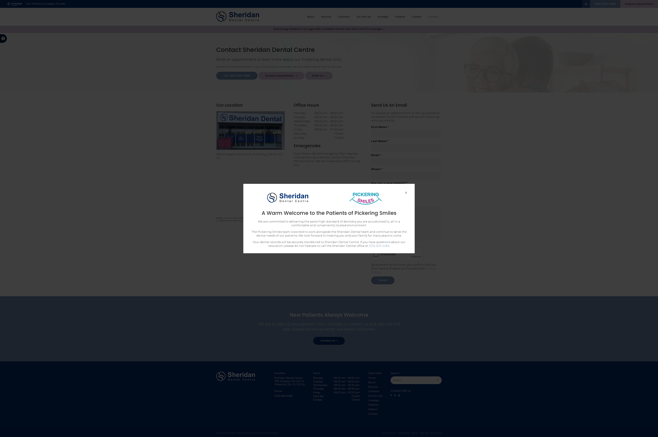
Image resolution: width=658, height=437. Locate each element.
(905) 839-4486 (379, 246)
